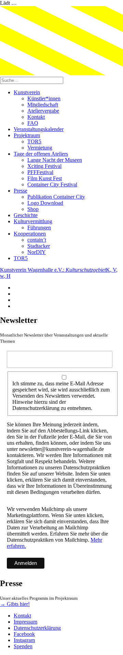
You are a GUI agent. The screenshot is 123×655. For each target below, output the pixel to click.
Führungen (39, 227)
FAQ (32, 123)
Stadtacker (38, 246)
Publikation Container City (56, 197)
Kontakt (36, 117)
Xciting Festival (44, 166)
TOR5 (34, 141)
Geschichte (26, 215)
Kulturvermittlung (33, 221)
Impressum (25, 622)
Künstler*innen (43, 98)
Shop (33, 209)
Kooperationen (30, 234)
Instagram (24, 640)
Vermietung (39, 148)
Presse (20, 191)
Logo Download (45, 203)
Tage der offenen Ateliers (41, 154)
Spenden (23, 646)
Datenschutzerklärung (37, 628)
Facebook (24, 634)
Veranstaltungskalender (39, 129)
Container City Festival (52, 184)
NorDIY (36, 252)
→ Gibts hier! (15, 604)
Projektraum (27, 135)
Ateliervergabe (43, 111)
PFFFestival (40, 172)
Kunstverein (27, 92)
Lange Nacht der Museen (54, 160)
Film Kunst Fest (44, 178)
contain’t (36, 240)
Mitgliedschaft (42, 105)
